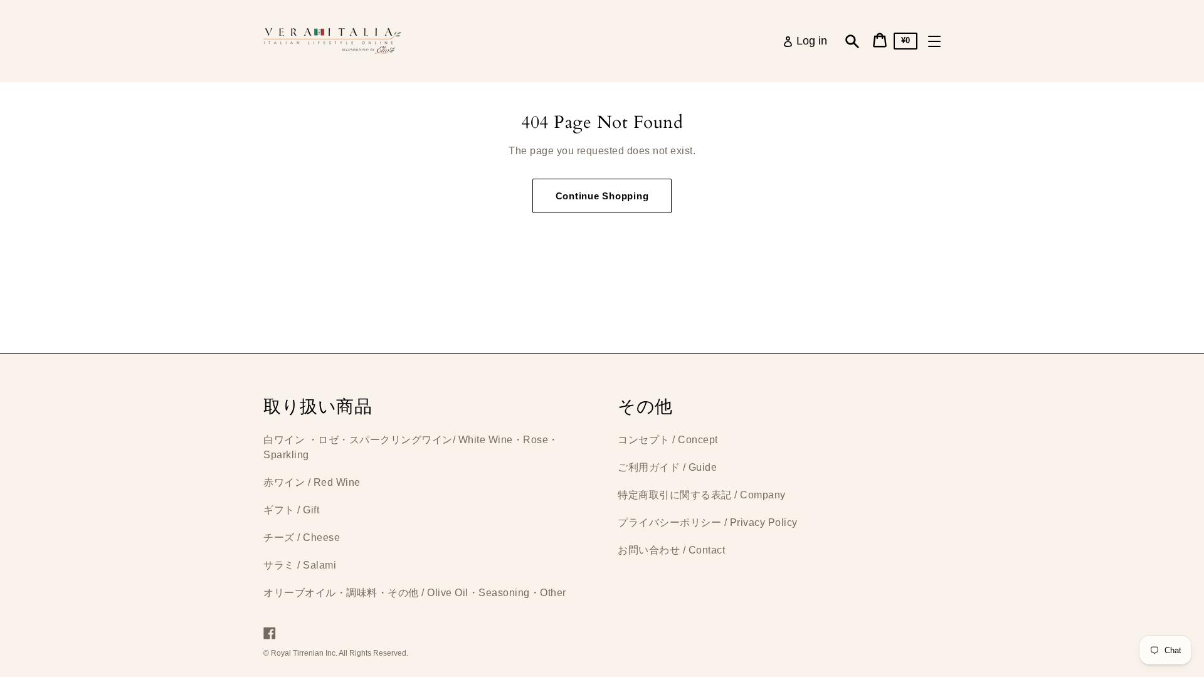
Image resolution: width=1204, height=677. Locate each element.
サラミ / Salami (299, 565)
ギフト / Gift (291, 510)
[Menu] (934, 41)
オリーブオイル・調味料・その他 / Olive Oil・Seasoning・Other (414, 592)
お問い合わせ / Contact (671, 550)
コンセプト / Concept (668, 439)
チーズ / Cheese (301, 537)
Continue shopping (602, 196)
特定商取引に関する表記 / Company (702, 495)
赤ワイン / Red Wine (312, 482)
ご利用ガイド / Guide (667, 467)
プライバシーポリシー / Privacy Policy (708, 522)
